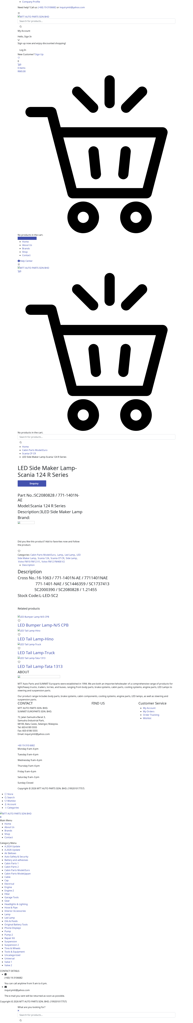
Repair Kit (10, 938)
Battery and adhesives (16, 860)
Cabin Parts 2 (12, 866)
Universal (10, 958)
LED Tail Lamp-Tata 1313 (40, 666)
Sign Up (39, 54)
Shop (25, 251)
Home (25, 241)
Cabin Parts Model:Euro (34, 450)
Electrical (9, 883)
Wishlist (147, 718)
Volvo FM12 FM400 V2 (53, 561)
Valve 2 (8, 965)
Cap (7, 880)
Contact (26, 255)
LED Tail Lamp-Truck (36, 652)
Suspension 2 (12, 944)
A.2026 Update (12, 849)
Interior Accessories (15, 910)
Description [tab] (28, 565)
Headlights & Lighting (16, 904)
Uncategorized (12, 955)
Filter (7, 894)
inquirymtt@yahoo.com (72, 7)
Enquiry (34, 483)
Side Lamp (71, 558)
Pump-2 (9, 934)
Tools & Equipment (15, 951)
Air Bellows (10, 853)
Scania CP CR (29, 453)
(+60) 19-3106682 (47, 7)
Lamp (60, 554)
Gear (7, 900)
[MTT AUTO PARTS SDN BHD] (33, 16)
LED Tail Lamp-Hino (36, 639)
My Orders (148, 711)
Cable (7, 877)
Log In (22, 50)
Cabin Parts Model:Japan (18, 873)
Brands (26, 248)
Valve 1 (8, 961)
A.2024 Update (12, 846)
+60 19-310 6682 (26, 745)
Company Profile (31, 1)
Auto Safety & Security (16, 856)
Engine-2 (9, 890)
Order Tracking (151, 714)
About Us (27, 245)
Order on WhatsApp (32, 488)
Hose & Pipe (11, 907)
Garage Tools (12, 897)
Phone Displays (13, 927)
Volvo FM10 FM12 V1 (29, 561)
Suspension (11, 941)
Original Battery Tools (16, 924)
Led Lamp (70, 554)
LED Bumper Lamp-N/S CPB (43, 625)
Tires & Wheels (12, 948)
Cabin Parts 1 (12, 863)
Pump (8, 931)
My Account (149, 708)
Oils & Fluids (11, 921)
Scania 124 (43, 558)
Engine (8, 887)
